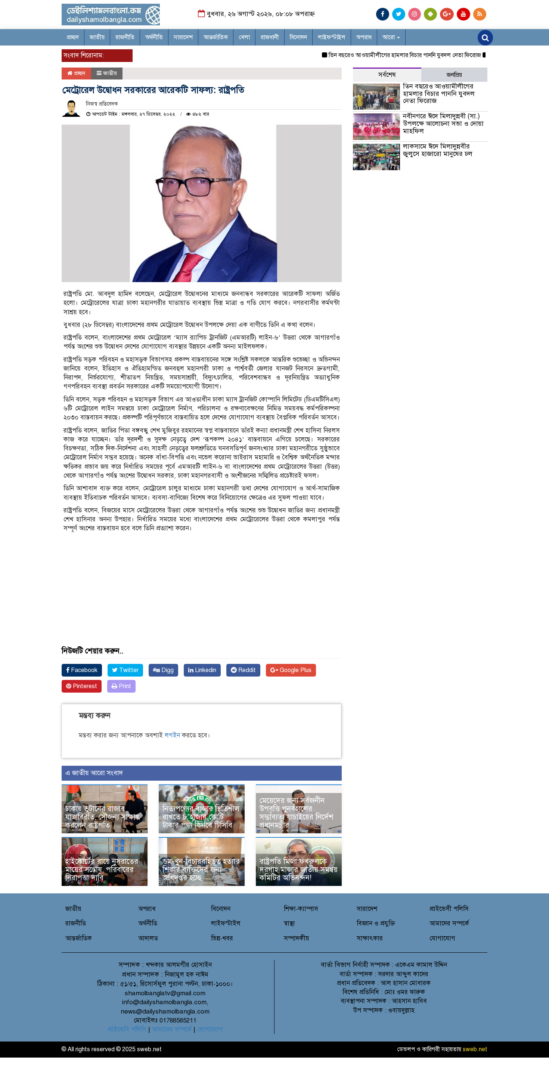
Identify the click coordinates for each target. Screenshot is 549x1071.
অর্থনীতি (154, 37)
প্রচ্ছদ (73, 37)
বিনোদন (298, 37)
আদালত (148, 938)
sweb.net (475, 1049)
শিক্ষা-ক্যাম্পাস (301, 909)
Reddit (246, 670)
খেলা (244, 37)
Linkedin (204, 670)
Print (124, 686)
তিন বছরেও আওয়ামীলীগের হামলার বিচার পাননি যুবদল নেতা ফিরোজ (390, 55)
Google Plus (294, 670)
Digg (167, 670)
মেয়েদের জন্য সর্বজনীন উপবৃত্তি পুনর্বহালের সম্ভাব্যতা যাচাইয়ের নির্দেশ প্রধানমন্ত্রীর (297, 813)
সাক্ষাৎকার (370, 938)
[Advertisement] (202, 595)
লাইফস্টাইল (331, 37)
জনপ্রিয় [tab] (454, 75)
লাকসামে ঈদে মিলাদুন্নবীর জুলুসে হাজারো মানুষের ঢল (437, 150)
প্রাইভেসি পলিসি (127, 1029)
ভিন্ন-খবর (222, 938)
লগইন (172, 735)
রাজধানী (270, 37)
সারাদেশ (183, 37)
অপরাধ (364, 37)
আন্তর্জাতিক (216, 37)
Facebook (83, 670)
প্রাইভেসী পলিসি (449, 909)
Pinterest (84, 686)
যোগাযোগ (442, 938)
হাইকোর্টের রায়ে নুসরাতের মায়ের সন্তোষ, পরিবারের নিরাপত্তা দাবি (101, 870)
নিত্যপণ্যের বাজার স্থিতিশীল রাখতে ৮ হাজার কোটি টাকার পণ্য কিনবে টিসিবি (200, 817)
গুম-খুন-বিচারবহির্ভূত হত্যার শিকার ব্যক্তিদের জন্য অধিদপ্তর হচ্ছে (201, 870)
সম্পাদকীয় (296, 938)
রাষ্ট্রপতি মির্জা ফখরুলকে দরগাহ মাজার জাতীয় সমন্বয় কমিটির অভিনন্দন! (299, 870)
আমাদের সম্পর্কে (449, 923)
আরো (389, 37)
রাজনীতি (124, 37)
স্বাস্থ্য (289, 923)
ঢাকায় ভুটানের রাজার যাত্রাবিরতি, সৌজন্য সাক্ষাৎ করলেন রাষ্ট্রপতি (102, 817)
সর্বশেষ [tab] (387, 75)
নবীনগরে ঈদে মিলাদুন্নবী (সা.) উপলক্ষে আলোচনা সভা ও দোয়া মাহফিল (443, 123)
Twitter (128, 670)
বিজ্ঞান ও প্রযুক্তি (376, 923)
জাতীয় (97, 37)
